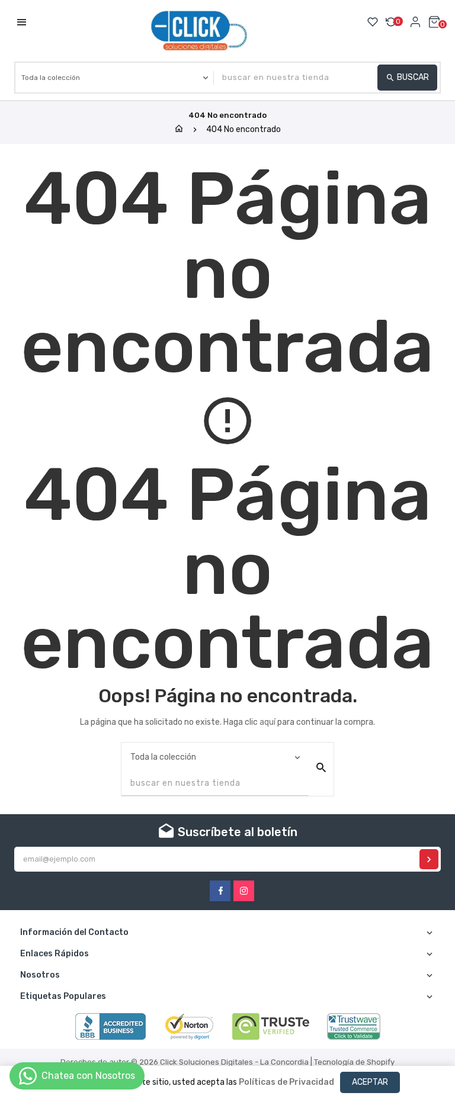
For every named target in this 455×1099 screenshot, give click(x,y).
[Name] (428, 859)
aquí (267, 722)
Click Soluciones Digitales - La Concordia (234, 1062)
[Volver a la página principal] (179, 129)
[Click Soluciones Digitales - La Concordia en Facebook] (220, 891)
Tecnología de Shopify (354, 1062)
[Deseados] (372, 22)
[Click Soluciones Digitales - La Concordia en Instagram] (243, 891)
